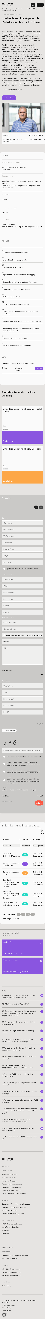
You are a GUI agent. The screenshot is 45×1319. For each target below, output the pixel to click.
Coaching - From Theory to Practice (16, 1204)
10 (18, 914)
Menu (40, 5)
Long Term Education (10, 1227)
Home (3, 8)
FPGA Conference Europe (12, 1224)
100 (33, 914)
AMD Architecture (9, 1178)
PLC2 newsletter (32, 771)
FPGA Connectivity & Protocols (14, 1193)
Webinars (5, 1233)
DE (36, 507)
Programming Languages (12, 1184)
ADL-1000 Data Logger (11, 1269)
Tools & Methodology (10, 1181)
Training (8, 8)
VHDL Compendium (9, 1210)
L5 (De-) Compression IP (11, 1272)
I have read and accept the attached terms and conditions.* (24, 756)
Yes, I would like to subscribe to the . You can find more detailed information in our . (23, 771)
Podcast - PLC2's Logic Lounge (14, 1207)
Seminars (5, 1230)
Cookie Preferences (8, 1305)
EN (41, 507)
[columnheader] (11, 839)
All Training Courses (9, 1175)
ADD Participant (10, 730)
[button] (4, 1315)
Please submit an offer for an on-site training (24, 635)
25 (23, 914)
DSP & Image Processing (11, 1190)
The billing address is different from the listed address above (22, 569)
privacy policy (22, 765)
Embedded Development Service (15, 1255)
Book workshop (9, 98)
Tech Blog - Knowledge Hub (13, 1213)
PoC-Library (6, 1286)
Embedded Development (19, 8)
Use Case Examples (9, 1259)
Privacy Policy (6, 1308)
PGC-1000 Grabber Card (11, 1275)
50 (27, 914)
